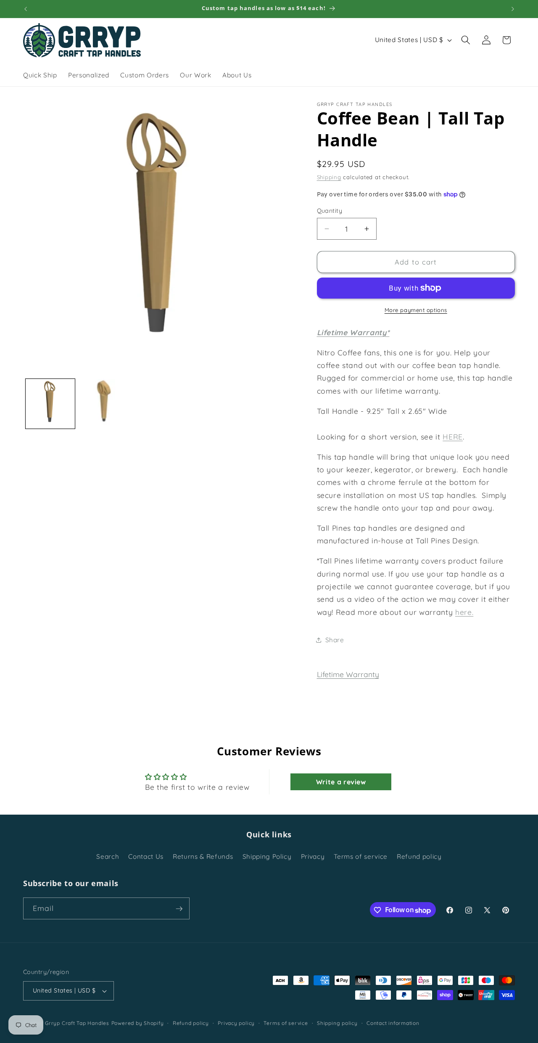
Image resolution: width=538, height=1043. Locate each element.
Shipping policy (337, 1023)
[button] (466, 40)
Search (107, 856)
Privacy (313, 856)
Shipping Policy (267, 856)
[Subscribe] (179, 909)
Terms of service (361, 856)
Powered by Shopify (137, 1023)
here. (464, 612)
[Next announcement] (513, 9)
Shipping (329, 177)
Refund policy (419, 856)
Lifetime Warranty (348, 674)
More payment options (416, 310)
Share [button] (334, 640)
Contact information (393, 1023)
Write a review (341, 782)
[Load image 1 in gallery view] (50, 404)
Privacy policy (236, 1023)
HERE (453, 436)
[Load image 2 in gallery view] (104, 404)
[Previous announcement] (25, 9)
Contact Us (146, 856)
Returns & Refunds (203, 856)
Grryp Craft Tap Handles (77, 1023)
